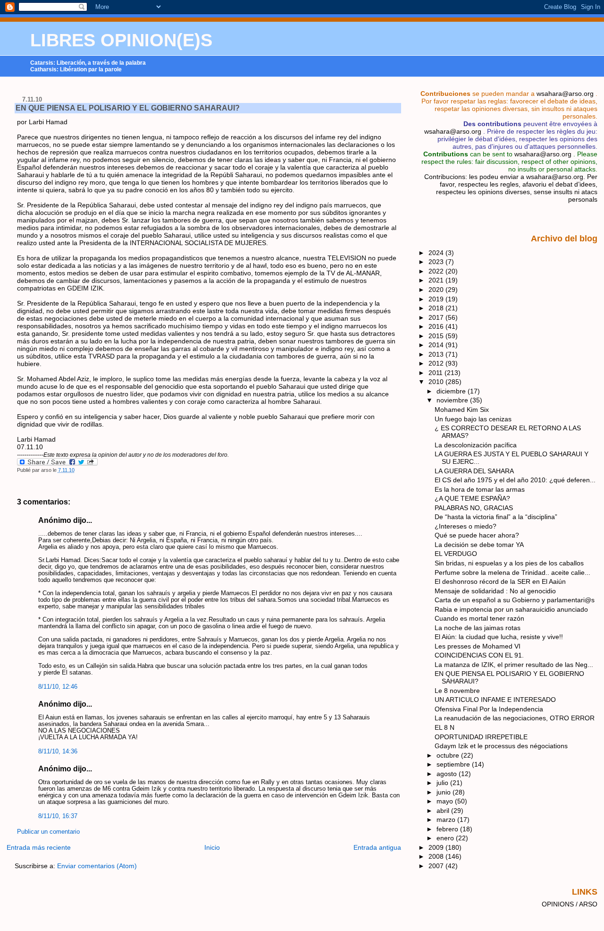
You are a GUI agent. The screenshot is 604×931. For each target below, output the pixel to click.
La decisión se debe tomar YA (479, 544)
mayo (445, 801)
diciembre (452, 391)
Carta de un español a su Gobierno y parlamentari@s (515, 600)
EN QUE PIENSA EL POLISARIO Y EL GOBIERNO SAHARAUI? (128, 108)
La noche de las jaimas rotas (477, 628)
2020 (436, 289)
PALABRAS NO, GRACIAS (474, 508)
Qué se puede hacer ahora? (477, 535)
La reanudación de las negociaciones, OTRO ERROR (515, 718)
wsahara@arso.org (565, 93)
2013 (436, 354)
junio (444, 792)
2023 (436, 261)
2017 (436, 317)
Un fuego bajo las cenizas (473, 419)
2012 (436, 363)
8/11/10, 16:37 (57, 816)
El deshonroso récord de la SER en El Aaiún (500, 581)
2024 (436, 252)
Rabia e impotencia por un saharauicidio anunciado (511, 609)
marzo (446, 819)
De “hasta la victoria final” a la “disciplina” (496, 517)
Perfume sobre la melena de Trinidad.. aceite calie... (512, 572)
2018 (436, 308)
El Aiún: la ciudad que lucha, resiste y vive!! (499, 637)
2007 (436, 866)
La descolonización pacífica (476, 445)
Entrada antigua (377, 847)
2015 (436, 336)
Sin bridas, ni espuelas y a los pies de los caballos (509, 563)
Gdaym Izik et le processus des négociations (501, 746)
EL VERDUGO (456, 553)
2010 (436, 381)
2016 (436, 326)
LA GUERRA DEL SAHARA (474, 471)
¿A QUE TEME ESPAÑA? (472, 498)
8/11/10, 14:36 (57, 751)
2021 (436, 280)
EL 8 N (444, 727)
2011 (436, 372)
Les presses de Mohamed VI (477, 646)
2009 (436, 847)
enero (446, 838)
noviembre (453, 400)
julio (443, 782)
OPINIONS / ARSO (569, 904)
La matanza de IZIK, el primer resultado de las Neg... (514, 664)
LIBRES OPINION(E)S (121, 40)
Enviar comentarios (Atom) (97, 866)
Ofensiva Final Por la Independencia (489, 709)
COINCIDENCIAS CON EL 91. (479, 655)
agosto (447, 773)
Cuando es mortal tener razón (479, 618)
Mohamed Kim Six (462, 409)
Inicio (212, 847)
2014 (436, 345)
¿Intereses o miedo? (465, 526)
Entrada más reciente (39, 847)
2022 (436, 271)
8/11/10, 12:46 (57, 686)
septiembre (454, 764)
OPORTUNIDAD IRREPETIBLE (481, 737)
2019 (436, 299)
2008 (436, 856)
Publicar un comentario (48, 832)
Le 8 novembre (457, 690)
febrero (448, 829)
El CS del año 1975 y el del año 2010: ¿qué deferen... (515, 480)
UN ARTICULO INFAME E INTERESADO (495, 699)
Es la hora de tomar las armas (480, 489)
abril (443, 810)
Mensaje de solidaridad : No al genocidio (495, 591)
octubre (448, 755)
